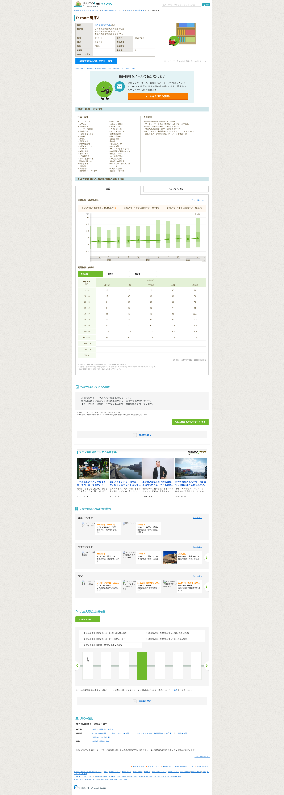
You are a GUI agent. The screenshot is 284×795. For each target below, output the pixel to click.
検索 (207, 5)
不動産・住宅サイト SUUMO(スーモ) (87, 772)
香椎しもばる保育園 (120, 733)
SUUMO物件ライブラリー (113, 10)
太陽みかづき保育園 (101, 737)
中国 (115, 779)
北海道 (76, 779)
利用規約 (167, 766)
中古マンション (173, 772)
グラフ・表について (198, 200)
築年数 (110, 274)
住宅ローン (133, 776)
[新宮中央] (106, 666)
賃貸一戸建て (137, 772)
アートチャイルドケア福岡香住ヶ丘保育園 (153, 733)
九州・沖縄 (123, 779)
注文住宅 (77, 776)
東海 (102, 779)
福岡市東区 (140, 10)
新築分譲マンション (159, 772)
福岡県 (130, 10)
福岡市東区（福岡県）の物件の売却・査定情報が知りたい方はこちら (105, 68)
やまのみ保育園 (99, 733)
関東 (86, 779)
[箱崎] (196, 666)
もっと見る (197, 518)
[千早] (178, 666)
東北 (81, 779)
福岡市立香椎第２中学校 (103, 729)
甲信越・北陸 (94, 779)
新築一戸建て (185, 772)
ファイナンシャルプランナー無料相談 (167, 776)
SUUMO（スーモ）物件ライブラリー (94, 4)
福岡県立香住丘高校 (101, 741)
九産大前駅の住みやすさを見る (190, 422)
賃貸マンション (114, 772)
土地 (204, 772)
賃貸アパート (126, 772)
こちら (175, 690)
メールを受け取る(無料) (158, 96)
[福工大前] (124, 666)
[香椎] (160, 666)
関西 (106, 779)
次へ (206, 665)
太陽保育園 (182, 733)
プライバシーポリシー (183, 766)
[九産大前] (142, 666)
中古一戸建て (196, 772)
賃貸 (106, 772)
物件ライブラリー (145, 776)
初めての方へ (138, 766)
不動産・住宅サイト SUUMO (86, 10)
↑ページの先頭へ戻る (202, 756)
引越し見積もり (122, 776)
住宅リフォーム (87, 776)
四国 (111, 779)
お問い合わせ (203, 766)
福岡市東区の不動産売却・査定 (96, 61)
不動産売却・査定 (101, 776)
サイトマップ (153, 766)
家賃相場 (147, 772)
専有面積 (84, 274)
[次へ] (206, 557)
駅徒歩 (137, 274)
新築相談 (112, 776)
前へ (77, 665)
